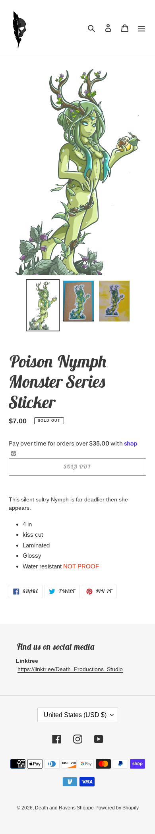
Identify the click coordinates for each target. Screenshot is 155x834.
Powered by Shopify (117, 808)
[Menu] (141, 27)
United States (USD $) (75, 715)
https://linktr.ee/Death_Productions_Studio (70, 669)
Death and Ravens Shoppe (64, 808)
